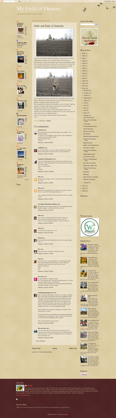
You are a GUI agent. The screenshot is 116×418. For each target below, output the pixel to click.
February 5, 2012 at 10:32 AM (46, 323)
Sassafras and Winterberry (45, 159)
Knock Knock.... (26, 105)
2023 (83, 61)
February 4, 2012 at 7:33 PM (45, 253)
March (85, 113)
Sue (39, 258)
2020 (83, 68)
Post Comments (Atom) (45, 352)
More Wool (86, 172)
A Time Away (86, 124)
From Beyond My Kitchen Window (47, 204)
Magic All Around (87, 143)
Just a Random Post (93, 320)
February (86, 115)
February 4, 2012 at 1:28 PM (45, 183)
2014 (83, 83)
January (86, 182)
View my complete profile (22, 395)
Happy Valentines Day (89, 154)
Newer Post (36, 348)
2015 (83, 81)
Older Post (73, 348)
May (85, 108)
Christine (40, 130)
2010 (83, 188)
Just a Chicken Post (93, 282)
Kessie (40, 238)
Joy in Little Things (93, 332)
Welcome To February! (89, 179)
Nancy (39, 188)
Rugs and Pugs (21, 86)
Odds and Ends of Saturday (90, 177)
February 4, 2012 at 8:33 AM (45, 142)
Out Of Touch (26, 137)
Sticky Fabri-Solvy (88, 129)
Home (55, 348)
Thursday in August (93, 244)
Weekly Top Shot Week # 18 (90, 145)
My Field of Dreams (39, 8)
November (86, 93)
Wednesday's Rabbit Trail (90, 165)
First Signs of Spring (88, 147)
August (86, 100)
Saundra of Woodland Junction (20, 25)
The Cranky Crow (22, 100)
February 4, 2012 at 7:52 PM (45, 271)
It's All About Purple (20, 132)
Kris (39, 249)
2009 (83, 191)
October (86, 95)
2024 (83, 58)
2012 (83, 88)
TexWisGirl (41, 147)
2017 (83, 76)
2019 (83, 71)
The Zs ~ (26, 88)
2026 (83, 53)
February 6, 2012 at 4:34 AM (45, 337)
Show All (26, 179)
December (86, 90)
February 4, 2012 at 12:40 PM (46, 171)
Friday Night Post (92, 257)
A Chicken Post (92, 271)
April (85, 110)
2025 (83, 56)
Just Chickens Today (88, 156)
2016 (83, 78)
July (85, 103)
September (87, 98)
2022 (83, 63)
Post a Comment (40, 341)
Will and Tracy (42, 328)
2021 (83, 66)
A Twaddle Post (92, 343)
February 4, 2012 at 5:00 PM (45, 223)
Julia (39, 215)
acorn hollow (20, 71)
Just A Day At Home (88, 117)
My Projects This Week (89, 163)
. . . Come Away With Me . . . (21, 148)
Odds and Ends (92, 308)
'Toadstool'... (26, 120)
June (85, 105)
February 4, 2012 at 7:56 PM (45, 287)
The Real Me (86, 134)
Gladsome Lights (22, 42)
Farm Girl (29, 385)
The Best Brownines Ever (90, 126)
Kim (39, 176)
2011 (83, 186)
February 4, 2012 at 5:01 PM (45, 232)
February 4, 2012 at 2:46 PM (45, 199)
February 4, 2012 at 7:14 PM (45, 244)
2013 (83, 86)
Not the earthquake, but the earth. (22, 44)
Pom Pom (41, 276)
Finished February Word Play (91, 136)
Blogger (66, 414)
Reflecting (86, 174)
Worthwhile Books (20, 165)
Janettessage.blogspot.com (45, 292)
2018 (83, 73)
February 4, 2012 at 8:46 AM (45, 154)
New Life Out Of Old (88, 131)
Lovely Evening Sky (26, 154)
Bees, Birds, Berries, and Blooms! (20, 53)
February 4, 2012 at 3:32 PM (45, 210)
